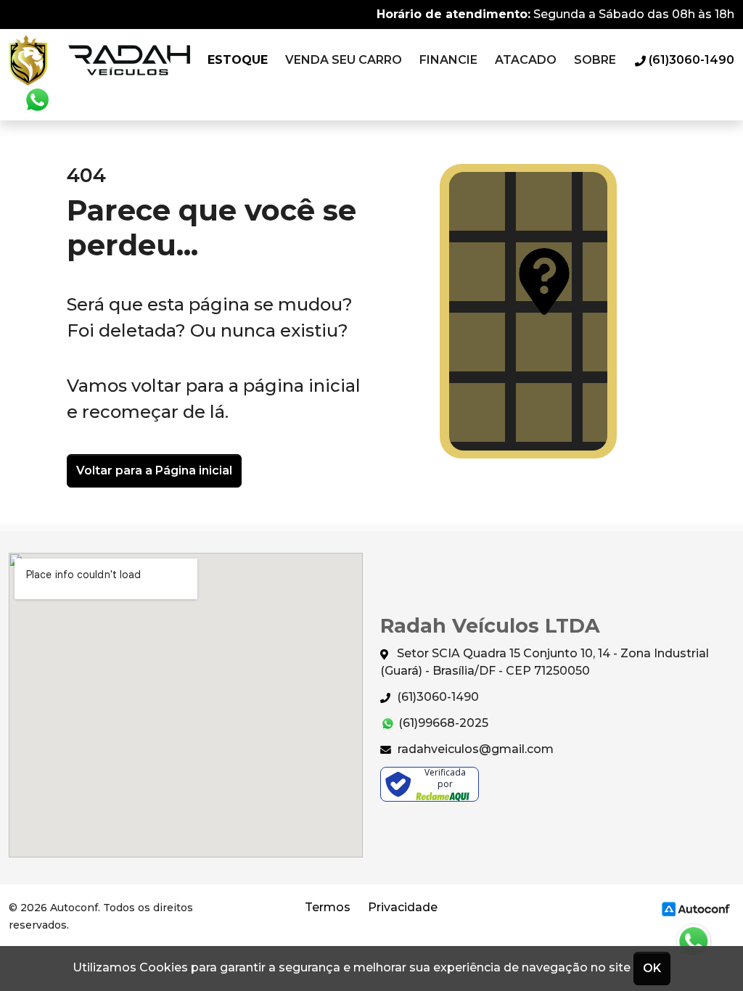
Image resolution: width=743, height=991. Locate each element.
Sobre (595, 60)
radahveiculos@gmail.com (474, 749)
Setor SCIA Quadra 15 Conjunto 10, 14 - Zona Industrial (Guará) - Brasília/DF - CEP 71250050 (544, 662)
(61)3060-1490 (436, 697)
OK (652, 968)
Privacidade (403, 907)
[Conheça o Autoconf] (695, 909)
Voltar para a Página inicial (154, 470)
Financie (448, 60)
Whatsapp (37, 100)
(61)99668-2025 (441, 723)
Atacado (526, 60)
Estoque (238, 60)
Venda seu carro (343, 60)
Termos (327, 907)
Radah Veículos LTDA (99, 60)
